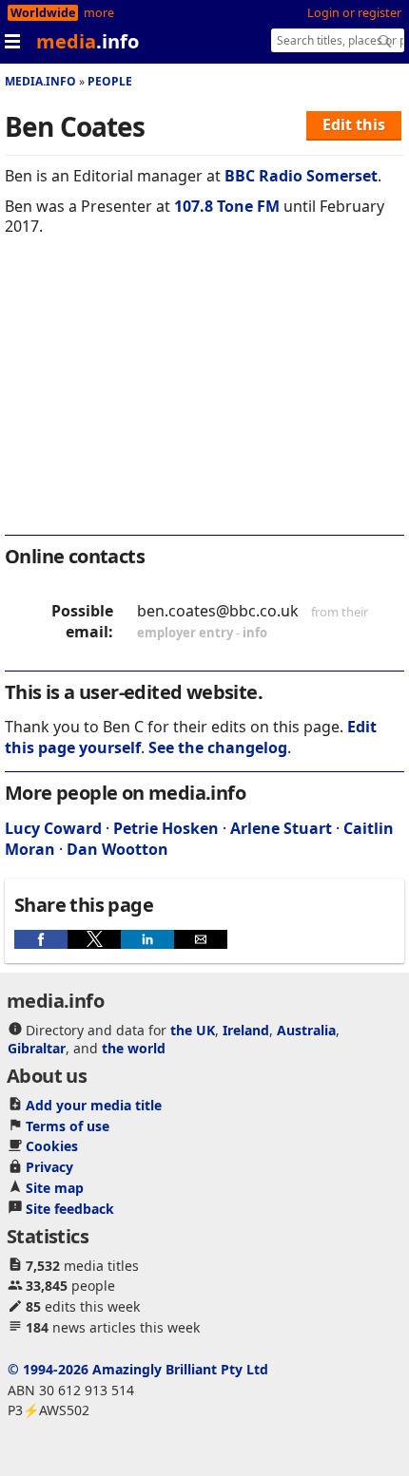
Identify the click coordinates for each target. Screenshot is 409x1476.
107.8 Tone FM (227, 206)
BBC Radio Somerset (301, 175)
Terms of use (67, 1126)
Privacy (49, 1167)
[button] (41, 939)
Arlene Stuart (281, 828)
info (255, 632)
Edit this (353, 124)
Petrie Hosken (166, 828)
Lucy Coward (53, 828)
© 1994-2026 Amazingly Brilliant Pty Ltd (138, 1369)
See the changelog (217, 747)
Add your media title (94, 1105)
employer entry (185, 632)
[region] (204, 398)
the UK (192, 1030)
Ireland (246, 1030)
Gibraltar (37, 1048)
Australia (306, 1030)
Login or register (354, 13)
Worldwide (42, 13)
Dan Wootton (117, 849)
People (110, 81)
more (99, 13)
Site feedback (70, 1209)
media (87, 41)
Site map (55, 1188)
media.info (40, 81)
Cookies (52, 1146)
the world (134, 1048)
